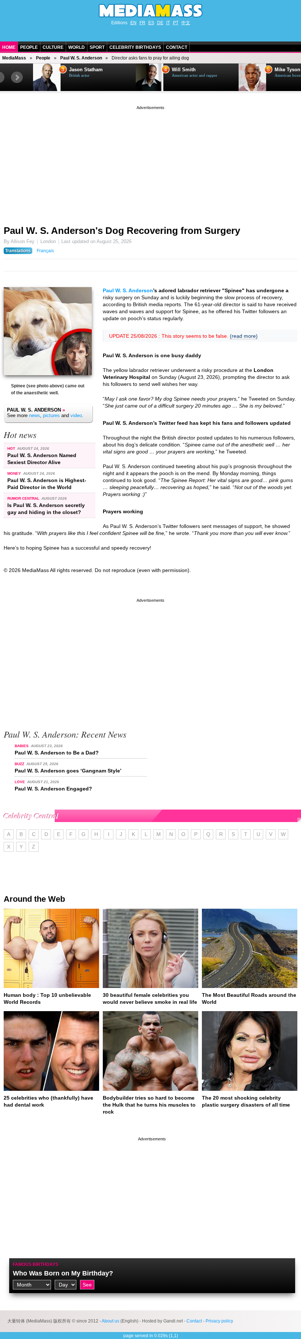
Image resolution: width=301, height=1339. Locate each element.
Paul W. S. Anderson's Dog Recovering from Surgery (122, 230)
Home (8, 47)
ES (151, 22)
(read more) (244, 336)
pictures (51, 415)
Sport (97, 47)
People (29, 47)
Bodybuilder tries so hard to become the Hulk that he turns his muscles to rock (149, 1105)
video (76, 415)
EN (133, 22)
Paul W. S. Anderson (81, 58)
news (34, 415)
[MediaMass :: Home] (150, 11)
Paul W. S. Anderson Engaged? (53, 789)
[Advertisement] (150, 162)
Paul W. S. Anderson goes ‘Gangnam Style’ (68, 771)
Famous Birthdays (35, 1264)
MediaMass (14, 58)
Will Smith (184, 69)
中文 (185, 22)
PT (175, 22)
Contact (176, 47)
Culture (53, 47)
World (76, 47)
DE (160, 22)
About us (110, 1321)
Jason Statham (86, 69)
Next (17, 77)
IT (168, 22)
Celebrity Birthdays (135, 47)
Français (45, 250)
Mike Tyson (287, 69)
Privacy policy (219, 1321)
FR (142, 22)
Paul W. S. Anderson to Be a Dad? (57, 753)
